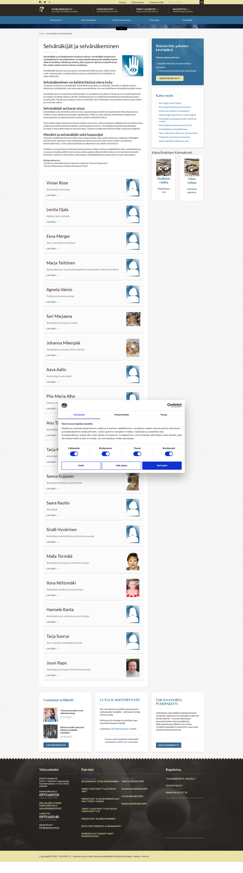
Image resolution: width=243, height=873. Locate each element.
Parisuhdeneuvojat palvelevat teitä (175, 140)
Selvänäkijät (187, 20)
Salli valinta (121, 465)
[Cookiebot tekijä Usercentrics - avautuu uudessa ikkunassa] (169, 405)
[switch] (106, 454)
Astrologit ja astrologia (170, 118)
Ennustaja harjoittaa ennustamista (175, 122)
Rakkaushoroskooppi (131, 813)
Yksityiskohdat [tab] (121, 414)
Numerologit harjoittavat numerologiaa (177, 130)
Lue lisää (50, 210)
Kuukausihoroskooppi (132, 803)
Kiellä (81, 465)
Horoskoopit (129, 793)
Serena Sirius (92, 30)
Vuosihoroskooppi (130, 808)
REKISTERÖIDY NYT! (169, 93)
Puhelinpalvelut (91, 793)
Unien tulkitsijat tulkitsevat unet (174, 156)
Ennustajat (154, 20)
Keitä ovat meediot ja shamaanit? (174, 126)
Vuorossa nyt (56, 20)
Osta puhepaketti (168, 760)
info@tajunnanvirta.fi (49, 842)
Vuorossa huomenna (121, 20)
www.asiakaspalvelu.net (50, 823)
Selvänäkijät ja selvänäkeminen (173, 144)
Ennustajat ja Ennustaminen (94, 821)
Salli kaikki (162, 465)
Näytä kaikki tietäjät (139, 30)
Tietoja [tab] (163, 414)
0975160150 (49, 810)
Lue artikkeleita (56, 760)
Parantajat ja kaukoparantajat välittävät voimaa (177, 135)
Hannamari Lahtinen (55, 30)
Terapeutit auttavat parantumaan (174, 152)
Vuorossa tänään (88, 20)
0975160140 (49, 832)
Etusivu (42, 49)
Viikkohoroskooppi (130, 798)
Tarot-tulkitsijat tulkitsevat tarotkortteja (178, 148)
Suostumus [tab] (79, 414)
